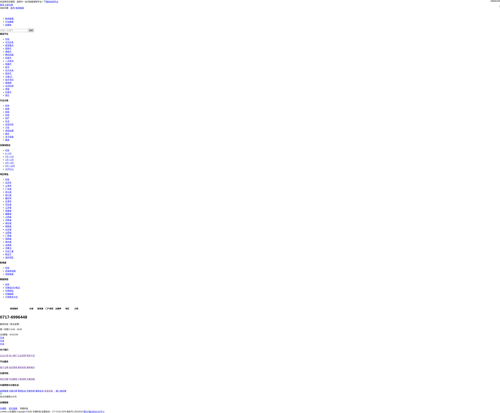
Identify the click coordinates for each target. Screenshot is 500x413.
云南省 (8, 245)
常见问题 (4, 379)
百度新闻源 (10, 271)
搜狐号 (8, 52)
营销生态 (22, 391)
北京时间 (9, 86)
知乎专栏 (9, 80)
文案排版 (31, 379)
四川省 (8, 195)
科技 (7, 115)
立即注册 (9, 5)
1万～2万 (9, 160)
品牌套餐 (4, 391)
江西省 (8, 217)
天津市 (8, 201)
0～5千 (8, 153)
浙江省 (8, 192)
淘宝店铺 (48, 391)
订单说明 (22, 379)
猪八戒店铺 (61, 391)
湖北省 (8, 223)
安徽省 (8, 211)
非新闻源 (9, 274)
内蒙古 (8, 248)
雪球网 (8, 83)
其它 (7, 95)
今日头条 (9, 42)
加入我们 (13, 356)
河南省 (8, 220)
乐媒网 (3, 408)
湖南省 (8, 226)
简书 (7, 67)
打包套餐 (9, 22)
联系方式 (31, 356)
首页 (12, 8)
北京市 (8, 183)
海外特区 (9, 257)
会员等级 (13, 367)
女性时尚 (9, 124)
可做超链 (9, 294)
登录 (2, 5)
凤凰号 (8, 64)
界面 (7, 89)
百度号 (8, 58)
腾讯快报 (9, 55)
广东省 (8, 189)
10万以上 (9, 169)
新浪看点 (9, 45)
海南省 (8, 239)
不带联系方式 (11, 297)
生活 (7, 121)
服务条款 (22, 367)
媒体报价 (31, 367)
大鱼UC (8, 77)
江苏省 (8, 208)
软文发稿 (13, 408)
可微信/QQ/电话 (12, 288)
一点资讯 (9, 61)
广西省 (8, 236)
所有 (7, 39)
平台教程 (13, 379)
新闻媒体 (20, 8)
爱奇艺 (8, 73)
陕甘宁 (8, 254)
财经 (7, 112)
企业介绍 (4, 356)
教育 (7, 140)
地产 (7, 118)
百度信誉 (31, 391)
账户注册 (4, 367)
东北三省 (9, 251)
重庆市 (8, 198)
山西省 (8, 232)
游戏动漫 (9, 131)
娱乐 (7, 134)
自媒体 (8, 25)
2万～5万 (9, 163)
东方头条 (9, 70)
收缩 (498, 42)
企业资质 (22, 356)
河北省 (8, 204)
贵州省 (8, 242)
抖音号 (8, 92)
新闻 (7, 109)
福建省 (8, 214)
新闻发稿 (9, 19)
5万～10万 (10, 166)
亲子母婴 (9, 137)
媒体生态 (39, 391)
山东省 (8, 229)
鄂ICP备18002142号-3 (93, 412)
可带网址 (9, 291)
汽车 (7, 127)
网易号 (8, 48)
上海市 (8, 186)
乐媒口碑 (13, 391)
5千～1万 (9, 157)
